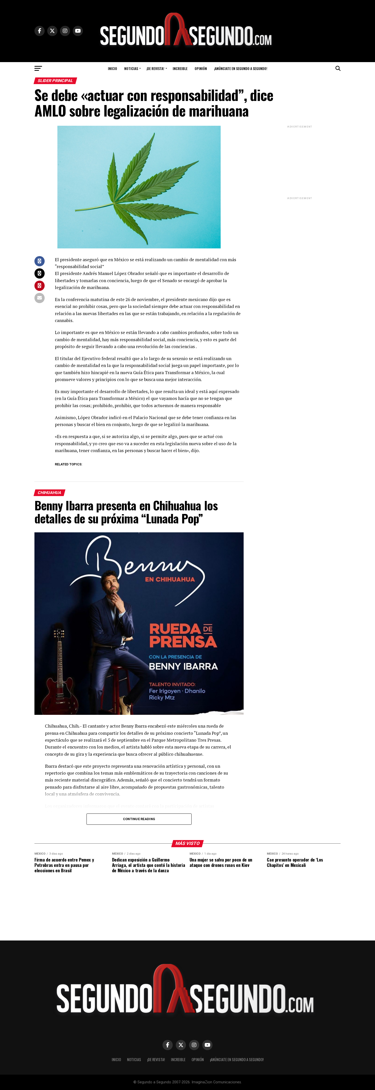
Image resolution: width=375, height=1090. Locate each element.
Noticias (131, 68)
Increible (180, 68)
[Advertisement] (300, 161)
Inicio (112, 68)
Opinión (201, 68)
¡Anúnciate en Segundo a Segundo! (240, 68)
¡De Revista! (155, 68)
